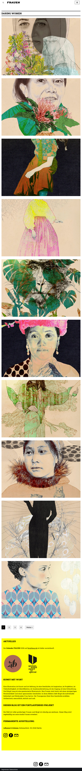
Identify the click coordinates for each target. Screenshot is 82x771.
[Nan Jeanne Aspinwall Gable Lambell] (41, 167)
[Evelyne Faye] (41, 589)
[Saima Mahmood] (41, 46)
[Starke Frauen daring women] (13, 2)
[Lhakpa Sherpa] (41, 348)
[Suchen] (3, 2)
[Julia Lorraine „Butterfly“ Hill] (41, 408)
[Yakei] (41, 288)
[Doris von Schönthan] (41, 529)
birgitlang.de (32, 648)
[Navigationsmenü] (77, 2)
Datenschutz (14, 769)
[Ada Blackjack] (41, 469)
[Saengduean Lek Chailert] (41, 107)
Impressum (5, 769)
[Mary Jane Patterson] (41, 227)
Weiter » (29, 627)
